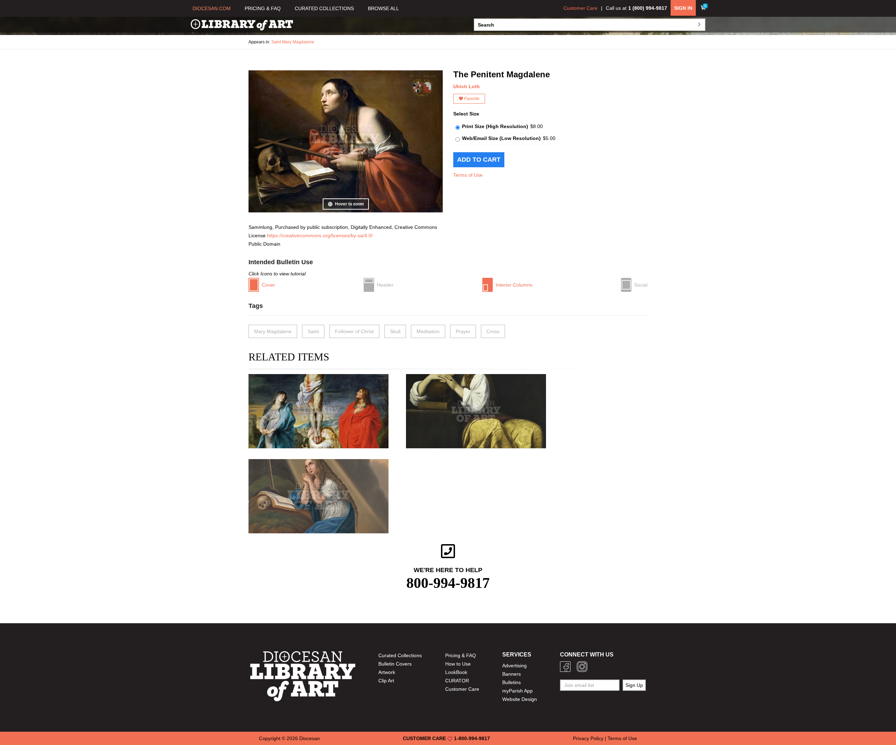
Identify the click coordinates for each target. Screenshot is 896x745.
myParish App (517, 691)
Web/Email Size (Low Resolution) (501, 138)
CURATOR (457, 680)
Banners (511, 674)
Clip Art (386, 680)
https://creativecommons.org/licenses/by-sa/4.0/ (320, 235)
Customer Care (580, 8)
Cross (492, 331)
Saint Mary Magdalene (292, 42)
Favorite (471, 98)
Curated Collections (400, 655)
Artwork (386, 672)
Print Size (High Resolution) (495, 126)
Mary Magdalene (273, 331)
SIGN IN (683, 8)
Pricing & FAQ (460, 655)
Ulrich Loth (466, 86)
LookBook (456, 672)
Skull (395, 331)
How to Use (458, 664)
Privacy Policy (588, 738)
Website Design (519, 699)
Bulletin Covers (395, 664)
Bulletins (511, 682)
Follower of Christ (354, 331)
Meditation (428, 331)
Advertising (514, 665)
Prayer (463, 331)
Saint (313, 331)
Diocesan (309, 738)
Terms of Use (468, 175)
